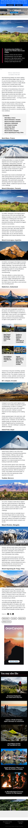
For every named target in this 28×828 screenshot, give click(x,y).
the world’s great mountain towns (12, 165)
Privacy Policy (20, 821)
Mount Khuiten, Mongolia (12, 130)
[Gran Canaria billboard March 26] (14, 11)
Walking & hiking (22, 618)
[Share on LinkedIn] (13, 614)
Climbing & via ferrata (7, 621)
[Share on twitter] (11, 614)
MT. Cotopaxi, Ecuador (11, 125)
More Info (19, 5)
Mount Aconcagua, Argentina (13, 121)
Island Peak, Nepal (10, 127)
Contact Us (7, 823)
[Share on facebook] (8, 614)
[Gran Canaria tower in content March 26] (14, 645)
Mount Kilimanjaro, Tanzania (13, 119)
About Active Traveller (7, 821)
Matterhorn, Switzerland (11, 123)
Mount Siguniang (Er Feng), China (14, 132)
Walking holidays (6, 618)
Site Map (20, 823)
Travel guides (13, 618)
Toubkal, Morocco (10, 128)
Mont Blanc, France (10, 117)
